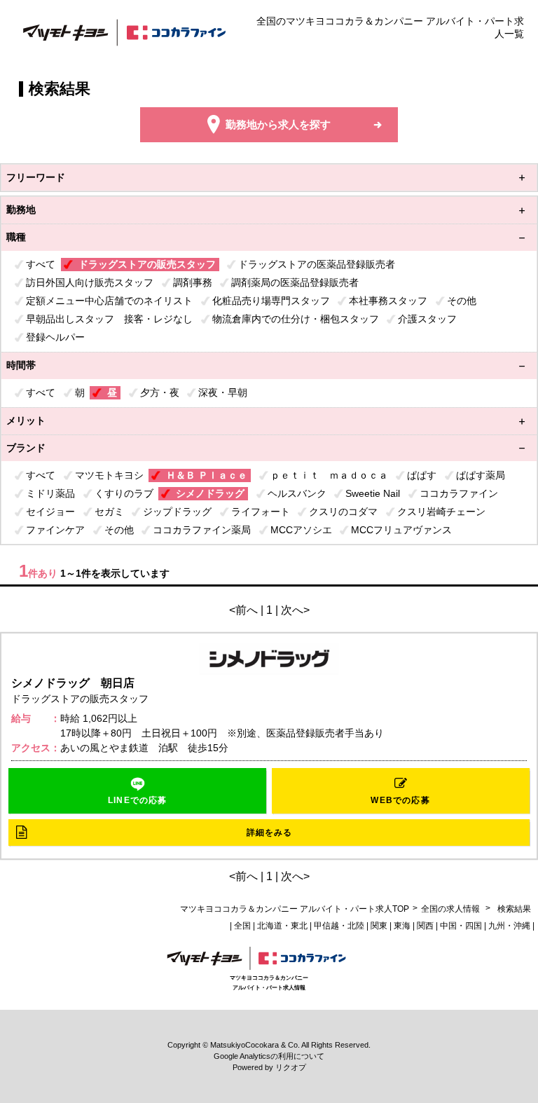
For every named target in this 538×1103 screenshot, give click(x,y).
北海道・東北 (282, 926)
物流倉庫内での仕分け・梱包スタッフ (295, 318)
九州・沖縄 (509, 926)
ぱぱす (421, 475)
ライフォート (260, 511)
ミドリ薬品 (50, 493)
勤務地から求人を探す (278, 124)
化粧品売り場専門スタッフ (271, 300)
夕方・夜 (159, 392)
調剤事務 (192, 282)
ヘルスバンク (297, 493)
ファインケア (55, 529)
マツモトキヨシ (109, 475)
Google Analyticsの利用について (269, 1056)
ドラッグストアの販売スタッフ (147, 264)
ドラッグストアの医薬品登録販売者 (316, 264)
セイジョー (50, 511)
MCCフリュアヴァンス (401, 529)
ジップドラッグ (177, 511)
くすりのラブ (124, 493)
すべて (40, 264)
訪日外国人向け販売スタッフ (89, 282)
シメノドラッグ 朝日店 (72, 683)
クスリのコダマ (343, 511)
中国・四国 (461, 926)
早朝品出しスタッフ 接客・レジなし (109, 318)
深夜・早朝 (222, 392)
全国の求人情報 (451, 909)
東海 (402, 926)
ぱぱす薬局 (480, 475)
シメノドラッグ (210, 493)
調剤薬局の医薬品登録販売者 (295, 282)
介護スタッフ (427, 318)
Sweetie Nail (372, 493)
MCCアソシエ (301, 529)
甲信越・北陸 (339, 926)
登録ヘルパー (55, 337)
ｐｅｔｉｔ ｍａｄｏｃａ (329, 475)
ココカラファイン (459, 493)
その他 (461, 300)
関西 (425, 926)
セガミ (109, 511)
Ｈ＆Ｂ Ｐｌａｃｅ (206, 475)
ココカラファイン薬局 (202, 529)
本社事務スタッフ (388, 300)
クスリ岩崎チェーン (441, 511)
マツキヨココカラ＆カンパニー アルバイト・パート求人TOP (294, 909)
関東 (379, 926)
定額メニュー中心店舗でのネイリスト (109, 300)
